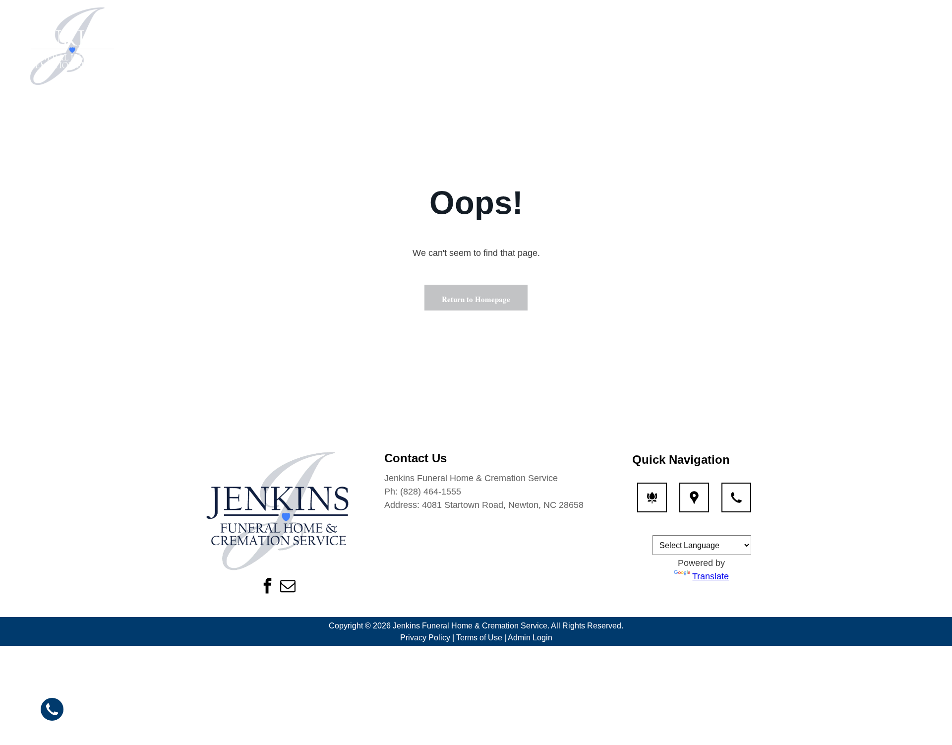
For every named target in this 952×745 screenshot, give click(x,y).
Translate (710, 576)
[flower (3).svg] (652, 503)
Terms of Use (479, 637)
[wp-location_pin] (694, 503)
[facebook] (267, 587)
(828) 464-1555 (430, 492)
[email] (288, 587)
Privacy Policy (425, 637)
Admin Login (530, 637)
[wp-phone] (736, 503)
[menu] (930, 46)
